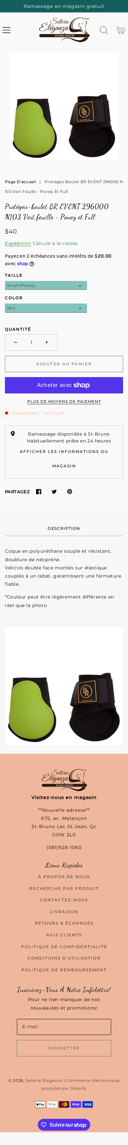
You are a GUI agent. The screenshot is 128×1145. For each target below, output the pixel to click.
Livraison (64, 911)
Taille (14, 275)
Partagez (17, 491)
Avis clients (64, 934)
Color (14, 297)
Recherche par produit (64, 888)
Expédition (18, 243)
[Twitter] (54, 491)
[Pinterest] (69, 491)
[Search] (103, 30)
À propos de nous (64, 876)
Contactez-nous (64, 899)
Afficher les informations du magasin (64, 458)
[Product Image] (64, 107)
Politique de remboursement (64, 969)
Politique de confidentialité (64, 946)
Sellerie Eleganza (44, 1080)
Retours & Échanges (64, 923)
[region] (64, 6)
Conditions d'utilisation (64, 958)
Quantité (18, 329)
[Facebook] (38, 491)
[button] (6, 30)
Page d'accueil (20, 181)
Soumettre (64, 1048)
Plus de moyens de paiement (64, 401)
